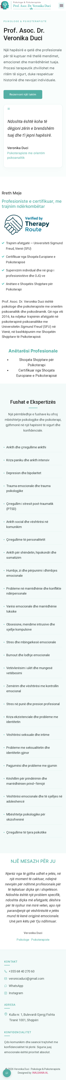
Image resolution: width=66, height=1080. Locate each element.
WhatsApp (16, 986)
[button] (61, 5)
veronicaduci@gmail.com (26, 978)
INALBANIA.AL (40, 1072)
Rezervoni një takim (23, 94)
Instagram (16, 993)
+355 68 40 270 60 (21, 971)
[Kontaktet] (7, 1073)
